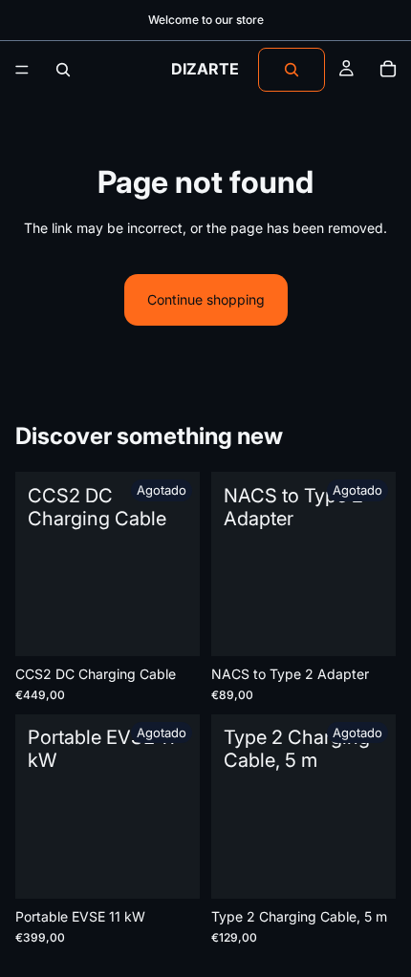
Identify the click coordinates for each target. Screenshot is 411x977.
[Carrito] (388, 70)
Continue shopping (206, 299)
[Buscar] (63, 70)
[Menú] (22, 70)
